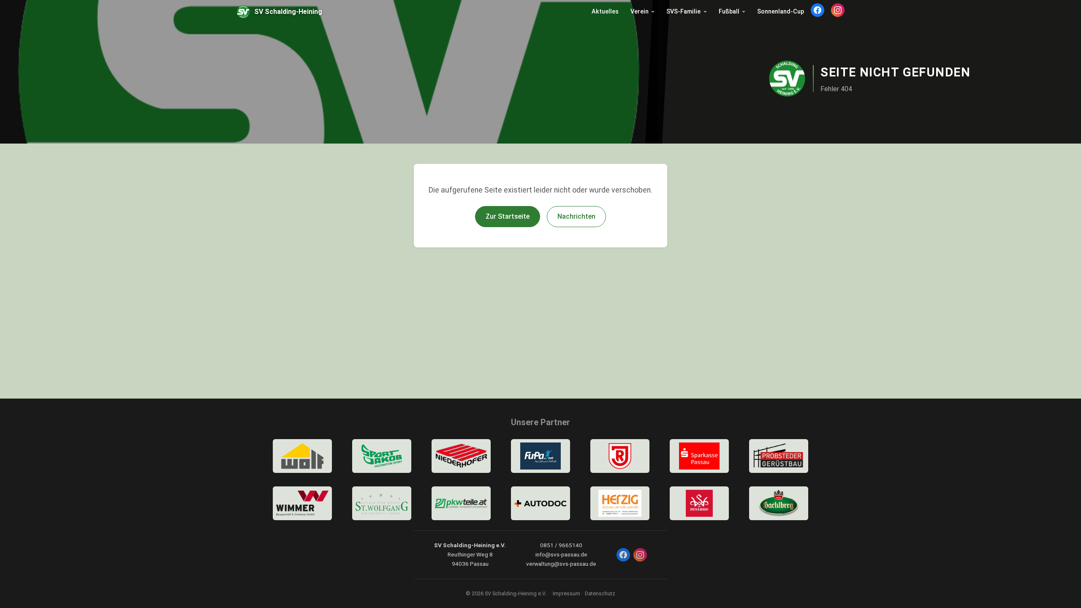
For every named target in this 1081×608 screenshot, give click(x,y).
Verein (639, 11)
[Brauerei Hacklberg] (778, 503)
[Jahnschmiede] (619, 456)
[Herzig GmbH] (619, 503)
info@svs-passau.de (561, 554)
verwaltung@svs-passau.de (561, 563)
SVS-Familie (683, 11)
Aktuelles (605, 11)
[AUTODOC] (540, 503)
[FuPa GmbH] (540, 456)
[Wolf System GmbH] (302, 456)
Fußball (729, 11)
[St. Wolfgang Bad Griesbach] (381, 503)
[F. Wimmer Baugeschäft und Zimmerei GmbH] (302, 503)
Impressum (566, 593)
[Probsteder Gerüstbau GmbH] (778, 456)
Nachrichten (576, 216)
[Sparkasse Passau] (699, 456)
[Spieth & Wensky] (699, 503)
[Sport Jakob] (381, 456)
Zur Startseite (508, 216)
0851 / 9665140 (561, 545)
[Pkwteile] (461, 503)
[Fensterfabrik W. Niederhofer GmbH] (461, 456)
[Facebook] (817, 10)
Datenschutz (600, 593)
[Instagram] (838, 10)
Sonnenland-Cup (780, 11)
